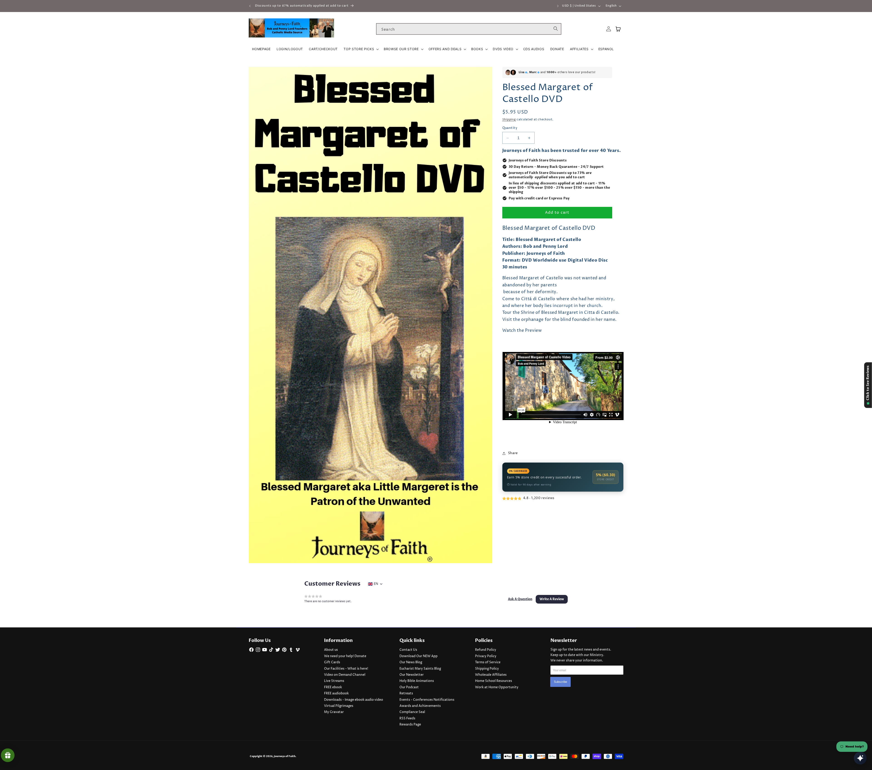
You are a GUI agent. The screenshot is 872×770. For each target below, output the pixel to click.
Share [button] (513, 453)
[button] (361, 49)
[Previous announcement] (250, 6)
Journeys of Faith (284, 756)
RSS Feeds (407, 718)
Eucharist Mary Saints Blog (420, 668)
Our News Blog (410, 662)
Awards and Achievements (420, 706)
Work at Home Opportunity (496, 687)
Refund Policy (485, 649)
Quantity (510, 128)
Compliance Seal (412, 712)
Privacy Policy (485, 656)
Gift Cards (332, 662)
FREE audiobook (336, 693)
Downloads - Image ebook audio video (353, 699)
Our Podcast (409, 687)
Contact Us (408, 649)
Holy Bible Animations (416, 681)
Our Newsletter (411, 674)
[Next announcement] (558, 6)
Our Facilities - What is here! (346, 668)
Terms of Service (487, 662)
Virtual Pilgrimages (338, 706)
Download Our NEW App (418, 656)
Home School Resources (493, 681)
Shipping (509, 120)
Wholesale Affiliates (491, 674)
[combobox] (468, 29)
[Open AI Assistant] (860, 758)
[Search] (555, 28)
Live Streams (334, 681)
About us (331, 649)
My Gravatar (334, 712)
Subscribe (560, 681)
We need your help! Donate (345, 656)
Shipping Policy (487, 668)
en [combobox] (376, 584)
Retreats (406, 693)
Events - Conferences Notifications (426, 699)
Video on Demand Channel (344, 674)
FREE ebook (333, 687)
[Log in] (608, 29)
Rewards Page (410, 724)
